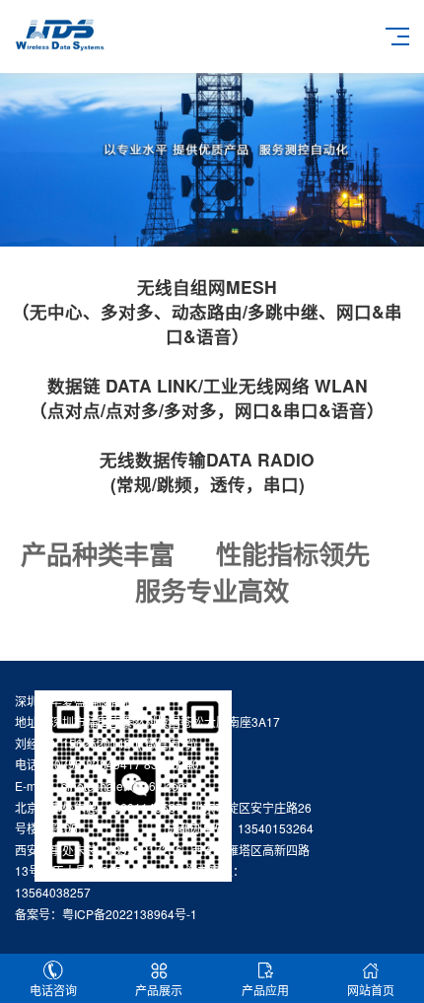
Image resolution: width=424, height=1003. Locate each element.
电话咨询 (53, 989)
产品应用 (265, 989)
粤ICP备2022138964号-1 (129, 913)
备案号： (38, 913)
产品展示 (158, 989)
